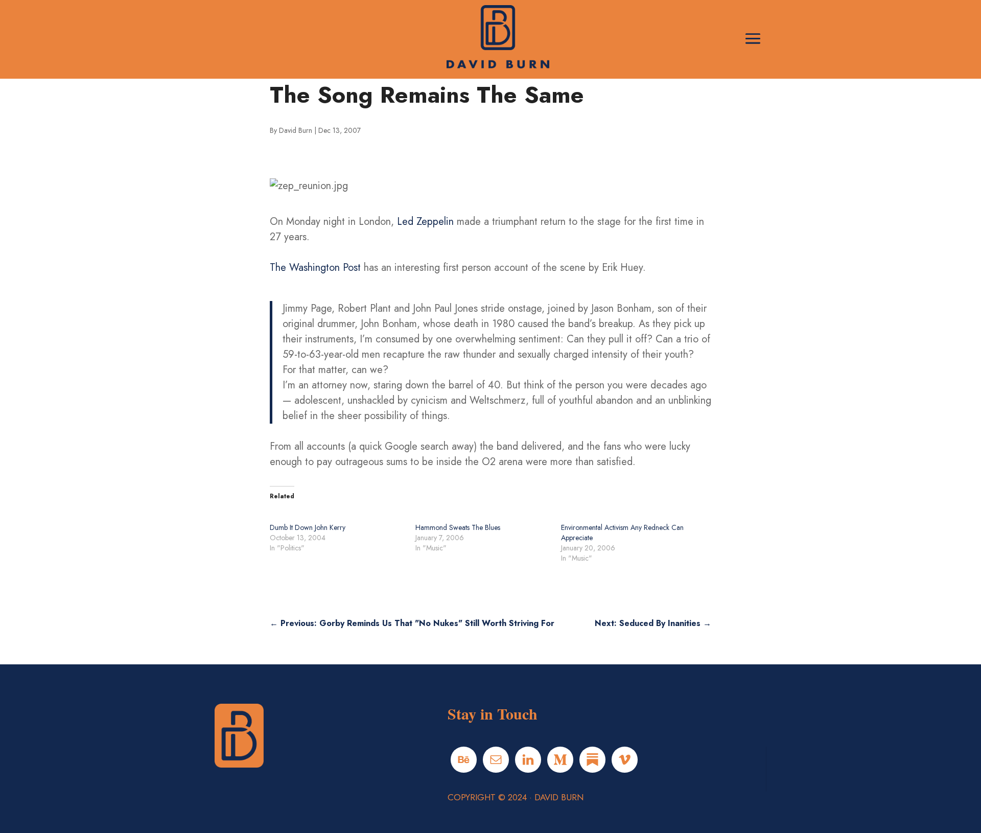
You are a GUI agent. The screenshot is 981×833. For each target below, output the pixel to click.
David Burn (295, 130)
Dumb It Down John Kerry (307, 527)
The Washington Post (315, 267)
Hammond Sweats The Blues (457, 527)
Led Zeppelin (425, 221)
